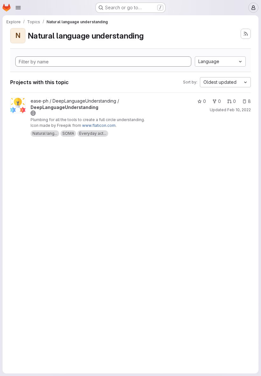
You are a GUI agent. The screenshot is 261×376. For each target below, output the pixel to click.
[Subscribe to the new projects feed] (246, 34)
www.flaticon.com (99, 125)
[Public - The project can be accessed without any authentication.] (33, 113)
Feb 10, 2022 (239, 109)
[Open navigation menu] (18, 8)
